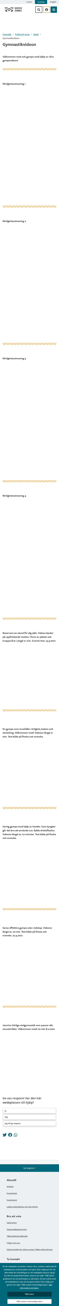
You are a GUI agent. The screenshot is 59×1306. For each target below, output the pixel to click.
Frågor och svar (13, 1243)
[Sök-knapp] (38, 9)
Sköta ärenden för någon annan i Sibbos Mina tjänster (30, 1249)
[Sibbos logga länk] (13, 11)
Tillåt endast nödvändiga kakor (29, 1301)
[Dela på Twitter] (5, 1135)
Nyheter (10, 1186)
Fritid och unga (22, 34)
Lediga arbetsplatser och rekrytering (22, 1206)
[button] (29, 1110)
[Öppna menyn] (54, 9)
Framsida (7, 34)
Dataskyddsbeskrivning (17, 1229)
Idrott (36, 34)
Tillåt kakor (29, 1294)
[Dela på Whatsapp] (15, 1135)
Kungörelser (12, 1193)
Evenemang (12, 1200)
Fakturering (12, 1222)
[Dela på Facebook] (10, 1135)
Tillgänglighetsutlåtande (17, 1236)
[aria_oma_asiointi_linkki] (46, 9)
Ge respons (28, 1168)
